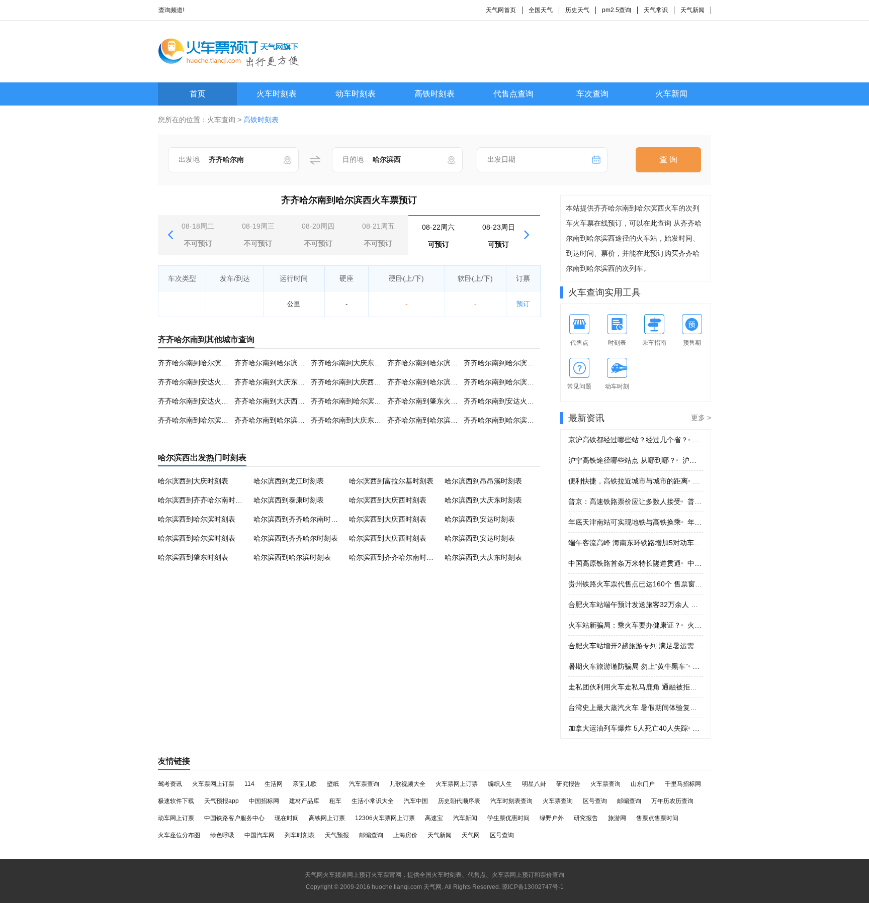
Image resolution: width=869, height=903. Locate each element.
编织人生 (500, 783)
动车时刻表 (355, 93)
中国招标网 (264, 801)
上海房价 (405, 835)
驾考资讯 (170, 783)
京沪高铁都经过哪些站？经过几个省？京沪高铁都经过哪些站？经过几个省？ (635, 440)
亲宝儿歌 (305, 783)
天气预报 (337, 835)
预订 (523, 304)
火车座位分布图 (179, 835)
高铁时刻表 (434, 93)
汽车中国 (416, 801)
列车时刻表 (300, 835)
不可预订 (198, 234)
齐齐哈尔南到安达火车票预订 (203, 382)
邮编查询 (629, 801)
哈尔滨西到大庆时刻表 (193, 481)
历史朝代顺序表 (459, 801)
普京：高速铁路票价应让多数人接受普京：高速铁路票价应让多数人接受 (635, 501)
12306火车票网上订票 (385, 818)
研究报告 (568, 783)
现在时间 (287, 818)
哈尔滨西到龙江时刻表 (288, 481)
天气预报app (221, 801)
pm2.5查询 (616, 10)
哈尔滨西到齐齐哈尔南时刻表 (203, 500)
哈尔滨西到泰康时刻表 (288, 500)
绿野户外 (552, 818)
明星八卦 (534, 783)
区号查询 (595, 801)
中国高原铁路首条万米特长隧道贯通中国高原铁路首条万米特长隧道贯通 (635, 563)
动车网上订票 (176, 818)
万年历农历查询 (672, 801)
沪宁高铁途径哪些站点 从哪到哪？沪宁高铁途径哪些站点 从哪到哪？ (635, 460)
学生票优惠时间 (508, 818)
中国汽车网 (259, 835)
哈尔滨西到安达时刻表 (480, 519)
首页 (198, 93)
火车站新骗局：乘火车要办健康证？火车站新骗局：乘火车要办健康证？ (635, 625)
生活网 (274, 783)
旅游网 (617, 818)
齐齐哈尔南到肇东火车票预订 (433, 401)
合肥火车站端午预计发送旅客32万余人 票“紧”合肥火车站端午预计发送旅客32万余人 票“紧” (635, 604)
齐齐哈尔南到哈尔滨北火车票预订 (516, 382)
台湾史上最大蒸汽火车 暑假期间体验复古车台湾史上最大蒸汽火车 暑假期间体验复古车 (635, 708)
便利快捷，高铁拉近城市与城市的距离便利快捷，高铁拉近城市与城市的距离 (635, 481)
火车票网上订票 (213, 783)
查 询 (668, 159)
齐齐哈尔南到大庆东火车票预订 (360, 363)
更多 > (701, 418)
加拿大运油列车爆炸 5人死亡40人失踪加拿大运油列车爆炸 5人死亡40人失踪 (635, 728)
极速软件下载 (176, 801)
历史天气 (577, 10)
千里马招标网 (683, 783)
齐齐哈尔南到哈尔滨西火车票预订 (211, 363)
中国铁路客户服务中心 (234, 818)
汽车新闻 (465, 818)
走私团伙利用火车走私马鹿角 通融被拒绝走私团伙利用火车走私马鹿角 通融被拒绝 (635, 687)
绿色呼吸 (222, 835)
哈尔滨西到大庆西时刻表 (387, 500)
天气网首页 (501, 10)
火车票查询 (605, 783)
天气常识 (656, 10)
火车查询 (221, 120)
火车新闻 (671, 93)
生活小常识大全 (373, 801)
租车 (335, 801)
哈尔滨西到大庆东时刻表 (483, 500)
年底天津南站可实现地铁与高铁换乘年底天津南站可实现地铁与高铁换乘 (635, 522)
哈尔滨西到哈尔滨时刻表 (196, 519)
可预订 (438, 235)
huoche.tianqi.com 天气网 (407, 886)
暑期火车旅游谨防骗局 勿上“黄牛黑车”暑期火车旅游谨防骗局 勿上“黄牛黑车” (635, 666)
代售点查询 (513, 93)
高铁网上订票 (327, 818)
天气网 (471, 835)
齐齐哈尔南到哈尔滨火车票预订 (283, 363)
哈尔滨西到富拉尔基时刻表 (391, 481)
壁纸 (333, 783)
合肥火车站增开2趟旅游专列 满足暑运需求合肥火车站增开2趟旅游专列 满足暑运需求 (635, 646)
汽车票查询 (364, 783)
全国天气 (541, 10)
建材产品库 (304, 801)
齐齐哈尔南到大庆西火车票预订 (360, 382)
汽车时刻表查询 (511, 801)
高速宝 (434, 818)
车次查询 (592, 93)
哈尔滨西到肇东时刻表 (193, 557)
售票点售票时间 (657, 818)
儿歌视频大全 (407, 783)
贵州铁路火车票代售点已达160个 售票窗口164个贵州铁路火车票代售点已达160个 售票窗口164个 (635, 584)
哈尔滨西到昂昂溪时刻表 (483, 481)
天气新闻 (692, 10)
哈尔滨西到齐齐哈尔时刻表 (295, 538)
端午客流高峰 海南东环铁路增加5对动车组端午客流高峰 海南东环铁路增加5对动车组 (635, 543)
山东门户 (643, 783)
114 (249, 783)
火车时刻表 (276, 93)
